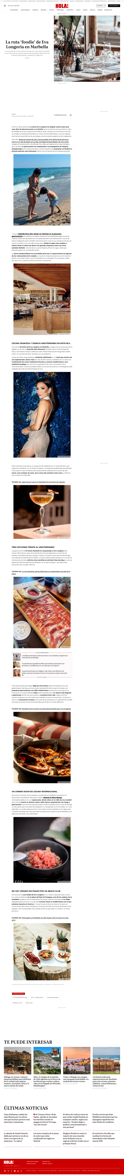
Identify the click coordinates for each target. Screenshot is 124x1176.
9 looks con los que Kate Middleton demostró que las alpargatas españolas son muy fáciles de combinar (104, 1118)
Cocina (51, 10)
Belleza (43, 10)
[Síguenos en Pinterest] (21, 1171)
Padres (100, 10)
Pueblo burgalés (112, 1)
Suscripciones (33, 1161)
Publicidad (31, 1163)
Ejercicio (72, 1)
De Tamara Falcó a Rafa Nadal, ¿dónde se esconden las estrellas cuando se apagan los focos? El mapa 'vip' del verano (45, 1119)
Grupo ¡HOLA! (47, 1163)
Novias (92, 10)
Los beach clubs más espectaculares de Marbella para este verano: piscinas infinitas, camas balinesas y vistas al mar (105, 1081)
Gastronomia (53, 997)
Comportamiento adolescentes (99, 1)
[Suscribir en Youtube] (18, 1171)
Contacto (46, 1161)
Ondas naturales (79, 1)
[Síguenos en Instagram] (5, 1171)
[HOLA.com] (62, 6)
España (100, 5)
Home (59, 13)
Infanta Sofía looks (64, 1)
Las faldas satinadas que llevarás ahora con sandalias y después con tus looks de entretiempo (45, 656)
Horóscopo (108, 10)
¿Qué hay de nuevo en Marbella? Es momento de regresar (43, 482)
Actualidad (14, 10)
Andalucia (17, 1002)
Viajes (85, 10)
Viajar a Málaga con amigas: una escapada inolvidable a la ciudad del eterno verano (76, 1079)
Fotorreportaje (20, 997)
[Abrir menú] (5, 5)
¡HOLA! (14, 114)
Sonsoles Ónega (23, 1)
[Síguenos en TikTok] (15, 1171)
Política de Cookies (48, 1170)
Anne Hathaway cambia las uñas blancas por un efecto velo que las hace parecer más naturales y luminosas (17, 1118)
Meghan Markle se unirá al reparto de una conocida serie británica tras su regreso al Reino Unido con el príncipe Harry (76, 1138)
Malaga (29, 1002)
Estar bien (60, 10)
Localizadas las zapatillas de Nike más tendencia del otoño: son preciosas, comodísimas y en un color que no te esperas (43, 664)
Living (78, 10)
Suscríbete (114, 5)
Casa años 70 (88, 1)
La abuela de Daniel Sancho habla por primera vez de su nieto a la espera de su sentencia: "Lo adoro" (16, 1137)
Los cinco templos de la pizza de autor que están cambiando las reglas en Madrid (46, 1137)
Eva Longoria (37, 997)
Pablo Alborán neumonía (53, 1)
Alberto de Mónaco (41, 1)
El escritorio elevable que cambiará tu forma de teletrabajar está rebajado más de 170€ (103, 1137)
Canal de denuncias (91, 1170)
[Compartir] (70, 115)
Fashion (35, 10)
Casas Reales (25, 10)
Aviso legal (31, 1170)
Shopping (70, 10)
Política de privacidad (69, 1170)
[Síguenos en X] (12, 1171)
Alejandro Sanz (31, 1)
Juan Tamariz (15, 1)
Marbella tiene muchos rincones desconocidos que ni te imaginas (46, 709)
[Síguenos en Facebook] (8, 1171)
